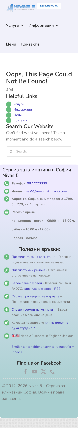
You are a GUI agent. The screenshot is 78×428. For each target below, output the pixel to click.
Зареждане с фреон (27, 283)
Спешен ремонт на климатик (33, 309)
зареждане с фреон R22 (42, 289)
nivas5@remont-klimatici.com (45, 191)
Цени (18, 115)
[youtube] (34, 371)
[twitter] (43, 371)
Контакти (20, 120)
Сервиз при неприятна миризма (35, 296)
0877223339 (37, 183)
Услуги (19, 104)
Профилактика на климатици (33, 257)
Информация (24, 109)
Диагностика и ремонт (29, 270)
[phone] (52, 371)
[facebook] (25, 371)
